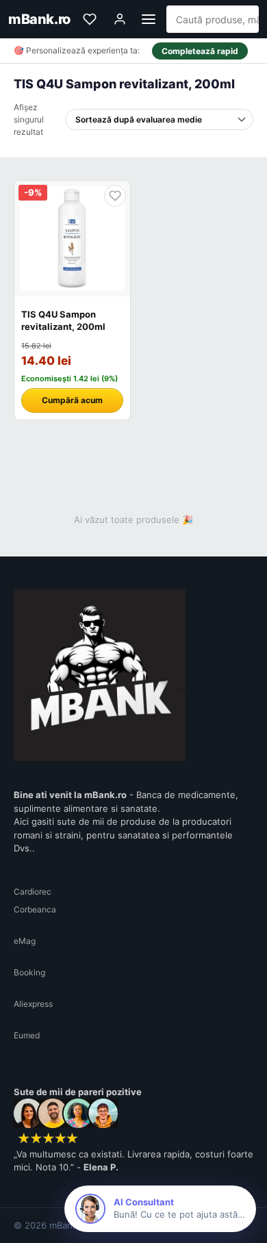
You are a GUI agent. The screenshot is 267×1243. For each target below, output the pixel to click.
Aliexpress (33, 1004)
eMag (25, 941)
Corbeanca (35, 909)
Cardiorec (32, 891)
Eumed (27, 1035)
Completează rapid (200, 51)
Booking (29, 972)
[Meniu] (148, 19)
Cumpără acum (72, 400)
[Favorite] (89, 19)
